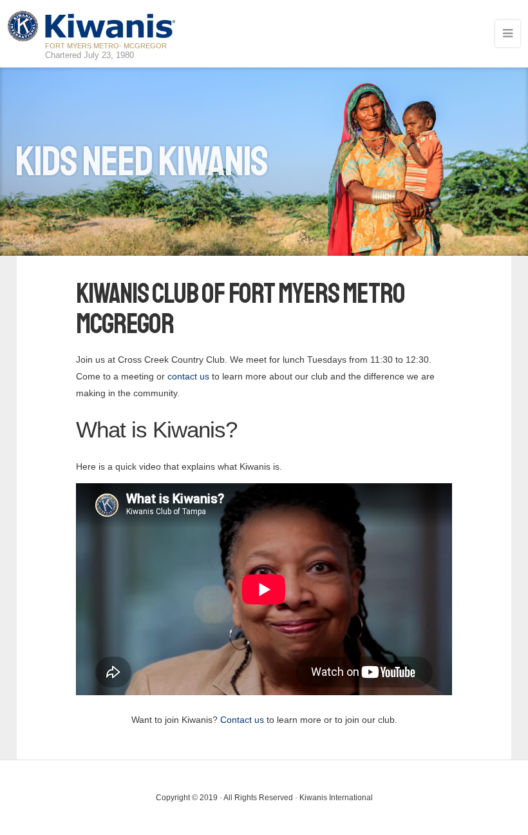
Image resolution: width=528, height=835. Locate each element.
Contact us (242, 720)
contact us (188, 376)
